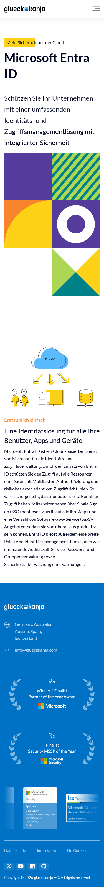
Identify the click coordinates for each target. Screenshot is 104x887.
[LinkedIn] (32, 866)
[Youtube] (20, 866)
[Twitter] (9, 866)
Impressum (46, 850)
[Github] (44, 866)
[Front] (24, 606)
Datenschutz (15, 850)
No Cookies (77, 850)
